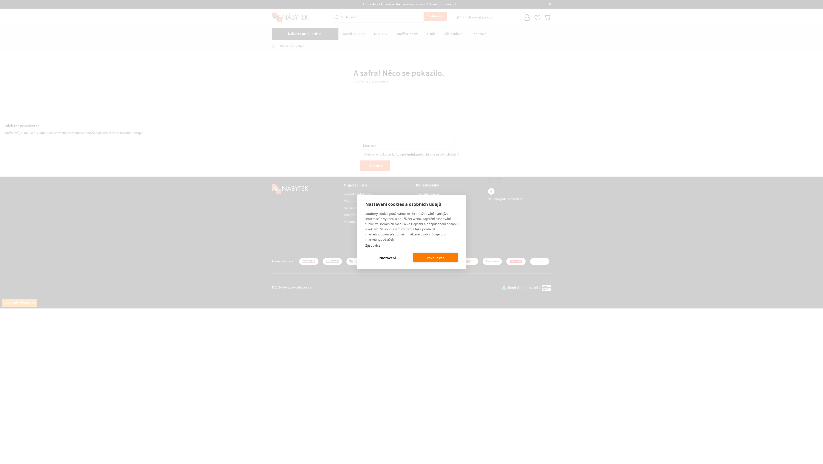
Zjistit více (372, 245)
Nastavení (387, 257)
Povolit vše (435, 257)
